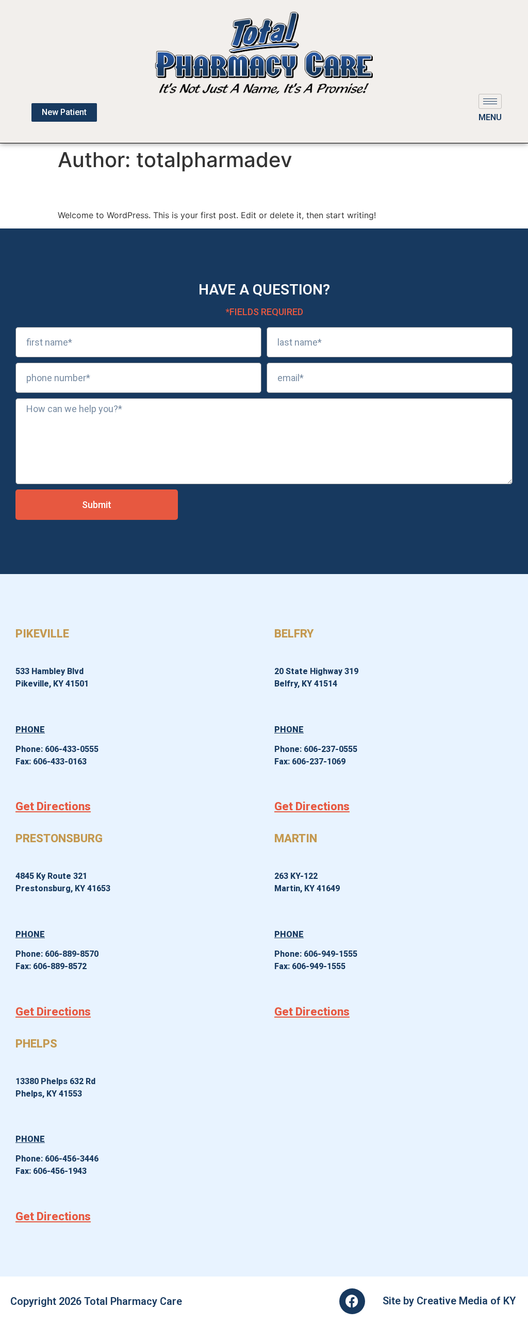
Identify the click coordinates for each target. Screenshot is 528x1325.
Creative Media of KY (466, 1301)
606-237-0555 (330, 749)
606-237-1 (312, 761)
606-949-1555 (330, 954)
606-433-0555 (71, 749)
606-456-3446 (71, 1159)
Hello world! (104, 190)
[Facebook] (352, 1301)
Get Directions (53, 806)
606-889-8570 (71, 954)
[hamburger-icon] (490, 101)
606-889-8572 (60, 966)
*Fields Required (264, 311)
